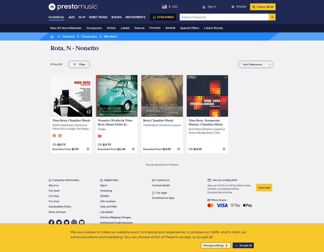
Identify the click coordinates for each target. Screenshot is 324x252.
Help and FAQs (108, 206)
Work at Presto (57, 212)
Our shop (54, 196)
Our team (54, 190)
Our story (54, 201)
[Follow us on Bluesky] (67, 222)
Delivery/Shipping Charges (115, 217)
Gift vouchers (108, 201)
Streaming (165, 17)
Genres (139, 28)
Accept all (245, 245)
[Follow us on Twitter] (60, 222)
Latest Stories (213, 28)
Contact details (161, 185)
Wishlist (241, 7)
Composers (94, 28)
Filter (82, 64)
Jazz (71, 17)
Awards (170, 28)
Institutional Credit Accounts (116, 222)
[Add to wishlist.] (87, 148)
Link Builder (106, 212)
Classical (56, 17)
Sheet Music (98, 17)
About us (54, 185)
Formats (154, 28)
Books (117, 17)
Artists (111, 28)
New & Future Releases (66, 28)
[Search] (272, 17)
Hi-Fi (82, 17)
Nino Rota (110, 36)
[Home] (53, 36)
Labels (125, 28)
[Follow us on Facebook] (52, 222)
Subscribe (264, 187)
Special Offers (189, 28)
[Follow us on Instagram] (75, 222)
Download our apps (163, 198)
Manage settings (213, 245)
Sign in (212, 7)
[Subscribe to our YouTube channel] (82, 222)
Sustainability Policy (60, 206)
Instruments (135, 17)
